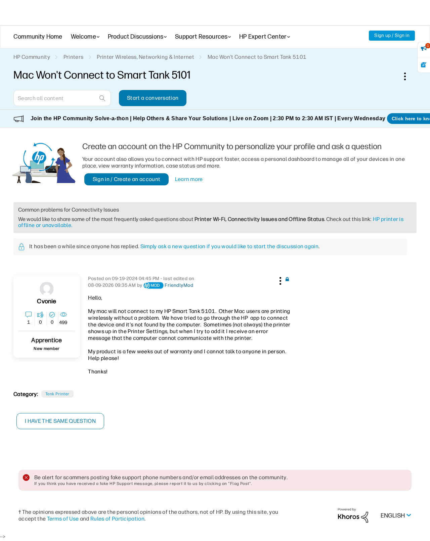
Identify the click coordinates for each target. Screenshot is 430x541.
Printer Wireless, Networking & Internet (145, 57)
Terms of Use (63, 518)
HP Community (31, 57)
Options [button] (408, 76)
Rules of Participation (117, 518)
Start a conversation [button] (152, 98)
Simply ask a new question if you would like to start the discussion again (229, 246)
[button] (279, 280)
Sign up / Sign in (392, 35)
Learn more (189, 179)
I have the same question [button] (60, 421)
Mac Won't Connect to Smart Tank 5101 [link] (257, 57)
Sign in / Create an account (127, 179)
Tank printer (57, 394)
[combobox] (62, 98)
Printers (73, 57)
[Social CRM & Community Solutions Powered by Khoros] (353, 515)
